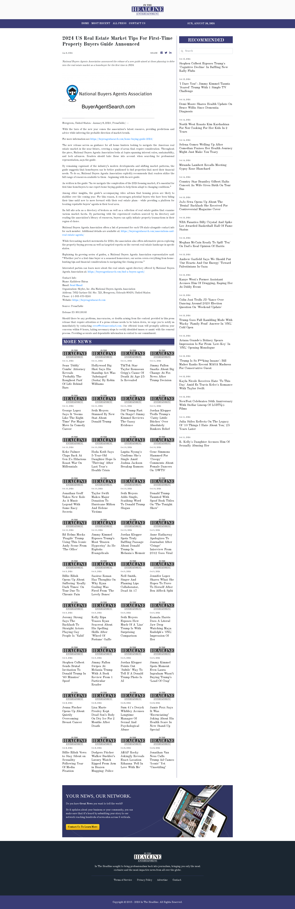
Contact (177, 880)
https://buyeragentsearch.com (89, 300)
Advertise (162, 880)
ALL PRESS (119, 23)
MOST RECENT (100, 23)
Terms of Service (123, 880)
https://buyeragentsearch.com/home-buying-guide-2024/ (121, 139)
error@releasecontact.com (107, 326)
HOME (85, 23)
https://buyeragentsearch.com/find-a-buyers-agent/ (116, 272)
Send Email (76, 285)
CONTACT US (137, 23)
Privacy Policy (144, 880)
